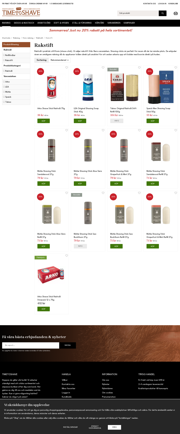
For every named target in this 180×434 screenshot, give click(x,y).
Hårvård (99, 23)
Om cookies (107, 393)
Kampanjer (129, 23)
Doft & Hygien (61, 23)
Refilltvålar (10, 55)
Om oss (105, 380)
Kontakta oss (149, 4)
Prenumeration (109, 397)
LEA (7, 87)
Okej (114, 427)
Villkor (65, 380)
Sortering (41, 60)
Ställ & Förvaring (82, 23)
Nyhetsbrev (107, 389)
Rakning (6, 23)
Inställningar (70, 427)
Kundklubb (173, 4)
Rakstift (9, 60)
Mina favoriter (68, 389)
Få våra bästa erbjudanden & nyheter (34, 337)
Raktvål (8, 71)
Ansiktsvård (43, 23)
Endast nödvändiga (95, 427)
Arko (7, 82)
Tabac (8, 102)
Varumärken (113, 23)
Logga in (162, 4)
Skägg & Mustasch (24, 23)
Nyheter (105, 384)
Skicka (68, 345)
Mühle (8, 92)
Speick (8, 97)
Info (117, 121)
